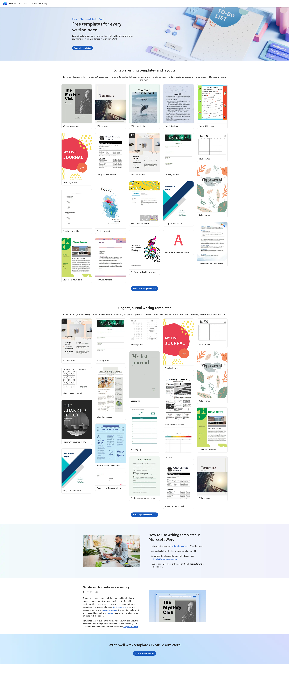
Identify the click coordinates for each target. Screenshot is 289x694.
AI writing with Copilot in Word (92, 19)
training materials (109, 609)
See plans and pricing (39, 3)
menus (110, 612)
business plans (119, 607)
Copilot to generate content (165, 558)
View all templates (82, 48)
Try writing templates (144, 653)
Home (74, 19)
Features (22, 3)
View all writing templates (144, 288)
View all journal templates (144, 514)
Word (10, 3)
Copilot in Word (131, 626)
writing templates (179, 546)
